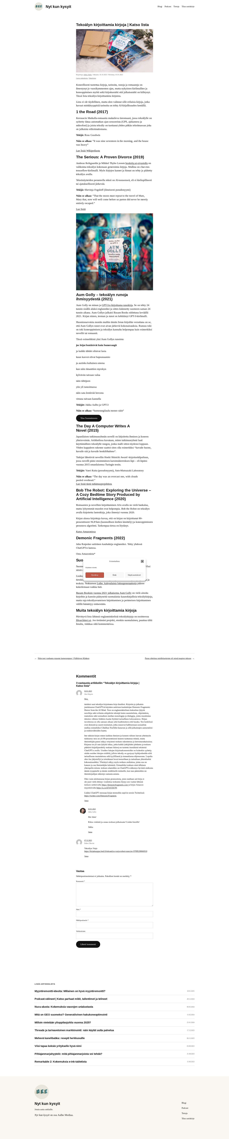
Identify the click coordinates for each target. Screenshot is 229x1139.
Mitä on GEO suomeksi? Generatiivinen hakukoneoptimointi (71, 1014)
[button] (142, 561)
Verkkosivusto (80, 931)
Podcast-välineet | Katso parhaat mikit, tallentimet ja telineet (71, 999)
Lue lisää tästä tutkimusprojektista (94, 483)
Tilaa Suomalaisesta (88, 418)
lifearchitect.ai (83, 620)
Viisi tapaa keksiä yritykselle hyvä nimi (58, 1046)
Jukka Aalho (88, 75)
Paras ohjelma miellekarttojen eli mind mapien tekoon (168, 658)
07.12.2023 (88, 840)
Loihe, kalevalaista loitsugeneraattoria (117, 583)
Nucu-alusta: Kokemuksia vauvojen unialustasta (64, 1006)
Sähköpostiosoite (82, 920)
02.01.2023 (88, 691)
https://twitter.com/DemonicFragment (100, 796)
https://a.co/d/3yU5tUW (106, 788)
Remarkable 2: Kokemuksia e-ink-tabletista (61, 1061)
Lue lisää (81, 209)
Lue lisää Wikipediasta (88, 150)
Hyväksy (94, 575)
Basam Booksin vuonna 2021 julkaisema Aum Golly (103, 592)
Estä (114, 575)
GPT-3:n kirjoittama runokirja (117, 305)
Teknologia (92, 78)
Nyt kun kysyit (58, 6)
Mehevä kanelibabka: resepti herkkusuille (60, 1038)
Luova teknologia (82, 78)
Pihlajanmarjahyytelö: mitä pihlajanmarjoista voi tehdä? (68, 1054)
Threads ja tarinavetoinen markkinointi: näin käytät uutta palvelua (74, 1030)
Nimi (78, 909)
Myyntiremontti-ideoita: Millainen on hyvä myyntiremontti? (70, 991)
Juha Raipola (88, 694)
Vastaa (86, 801)
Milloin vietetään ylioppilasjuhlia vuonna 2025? (63, 1022)
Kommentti (80, 881)
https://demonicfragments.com (115, 785)
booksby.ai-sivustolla (136, 163)
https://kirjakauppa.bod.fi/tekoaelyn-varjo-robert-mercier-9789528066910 (115, 851)
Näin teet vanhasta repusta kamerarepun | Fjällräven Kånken (63, 658)
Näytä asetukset (134, 575)
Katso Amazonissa (86, 531)
